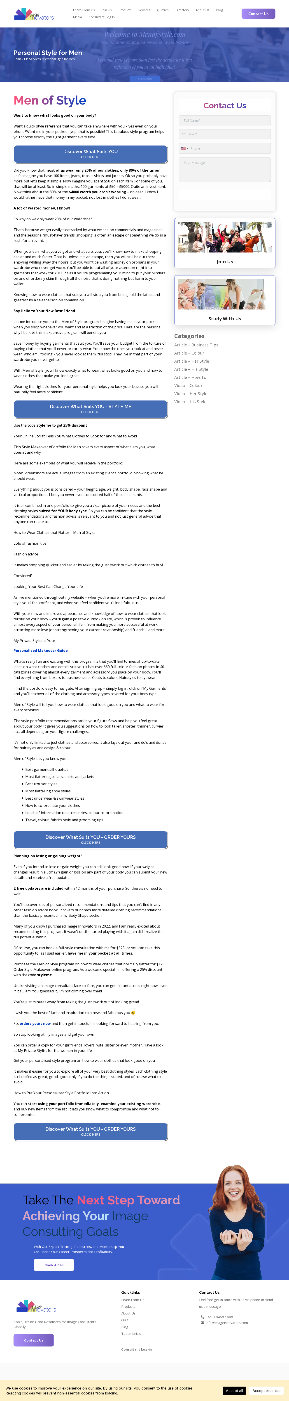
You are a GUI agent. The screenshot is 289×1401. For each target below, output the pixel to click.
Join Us (107, 10)
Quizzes (163, 10)
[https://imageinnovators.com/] (34, 13)
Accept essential (266, 1390)
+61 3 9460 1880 (219, 1317)
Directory (182, 10)
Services (144, 10)
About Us (202, 10)
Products (125, 10)
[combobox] (184, 148)
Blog (219, 10)
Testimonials (131, 1333)
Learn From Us (84, 10)
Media (77, 17)
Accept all (234, 1390)
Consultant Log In (102, 17)
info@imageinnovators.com (227, 1322)
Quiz (124, 1320)
